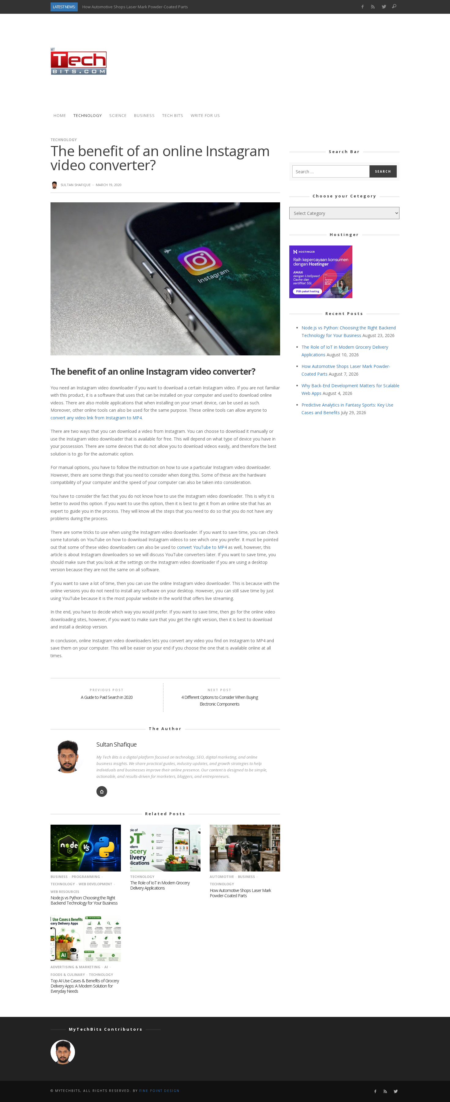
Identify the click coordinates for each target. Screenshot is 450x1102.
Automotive (222, 876)
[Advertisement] (288, 61)
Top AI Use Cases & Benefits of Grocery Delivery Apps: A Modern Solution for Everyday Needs (85, 986)
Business (59, 876)
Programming (86, 876)
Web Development (95, 884)
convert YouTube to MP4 (202, 547)
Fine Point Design (159, 1091)
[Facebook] (362, 6)
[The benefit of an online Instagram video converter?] (165, 278)
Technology (64, 139)
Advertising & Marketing (75, 967)
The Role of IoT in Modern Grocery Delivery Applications (159, 885)
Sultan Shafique (76, 184)
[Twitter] (383, 6)
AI (106, 967)
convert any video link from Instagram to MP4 (96, 418)
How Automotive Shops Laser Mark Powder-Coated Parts (135, 6)
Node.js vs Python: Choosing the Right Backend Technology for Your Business (84, 900)
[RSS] (373, 6)
